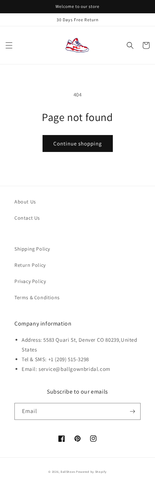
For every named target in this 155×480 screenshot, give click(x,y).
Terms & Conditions (37, 297)
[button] (9, 45)
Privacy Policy (30, 281)
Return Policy (30, 265)
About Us (25, 201)
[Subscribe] (132, 411)
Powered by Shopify (91, 472)
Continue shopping (77, 143)
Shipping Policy (32, 249)
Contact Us (27, 218)
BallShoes (68, 472)
